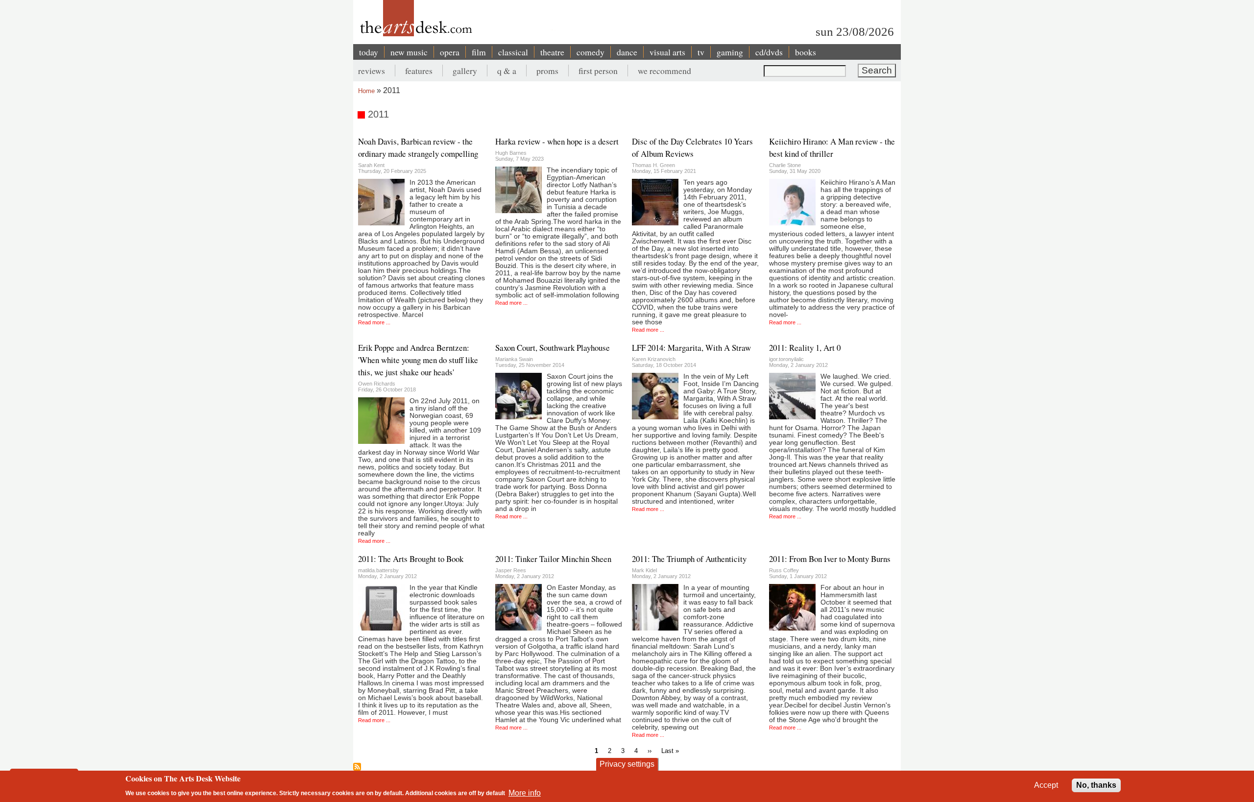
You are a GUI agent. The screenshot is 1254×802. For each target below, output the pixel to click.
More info (524, 792)
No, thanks (1096, 785)
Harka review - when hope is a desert (557, 141)
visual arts (667, 52)
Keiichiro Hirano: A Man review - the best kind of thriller (832, 147)
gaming (730, 52)
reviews (371, 70)
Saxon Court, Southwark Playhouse (552, 347)
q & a (506, 70)
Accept (1046, 785)
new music (409, 52)
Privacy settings (627, 764)
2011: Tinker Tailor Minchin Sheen (553, 558)
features (419, 70)
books (805, 52)
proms (547, 70)
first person (598, 70)
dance (627, 52)
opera (449, 52)
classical (513, 52)
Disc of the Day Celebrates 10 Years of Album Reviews (692, 147)
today (368, 52)
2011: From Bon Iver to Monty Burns (830, 558)
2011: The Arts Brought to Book (410, 558)
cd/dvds (769, 52)
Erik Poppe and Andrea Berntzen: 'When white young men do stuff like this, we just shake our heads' (418, 360)
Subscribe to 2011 (357, 767)
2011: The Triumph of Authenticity (689, 558)
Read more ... (374, 322)
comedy (590, 52)
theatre (552, 52)
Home (366, 91)
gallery (465, 70)
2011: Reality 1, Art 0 (805, 347)
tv (701, 52)
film (479, 52)
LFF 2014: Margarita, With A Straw (691, 347)
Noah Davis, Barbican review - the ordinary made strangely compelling (418, 147)
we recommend (664, 70)
